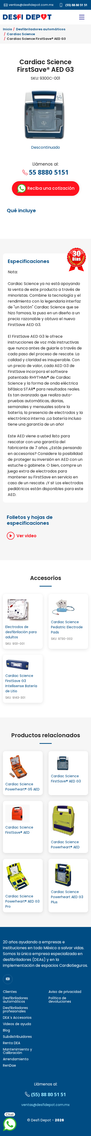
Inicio (7, 29)
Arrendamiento (16, 1059)
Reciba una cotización (50, 188)
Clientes (10, 991)
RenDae (9, 1065)
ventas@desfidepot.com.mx (45, 1104)
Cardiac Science (21, 34)
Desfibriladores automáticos (40, 29)
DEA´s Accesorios (17, 1017)
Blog (6, 1030)
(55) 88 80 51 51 (76, 5)
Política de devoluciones (60, 999)
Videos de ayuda (17, 1024)
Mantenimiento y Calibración (17, 1051)
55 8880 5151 (49, 172)
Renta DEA (11, 1043)
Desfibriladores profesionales (15, 1009)
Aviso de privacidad (65, 991)
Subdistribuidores (17, 1036)
